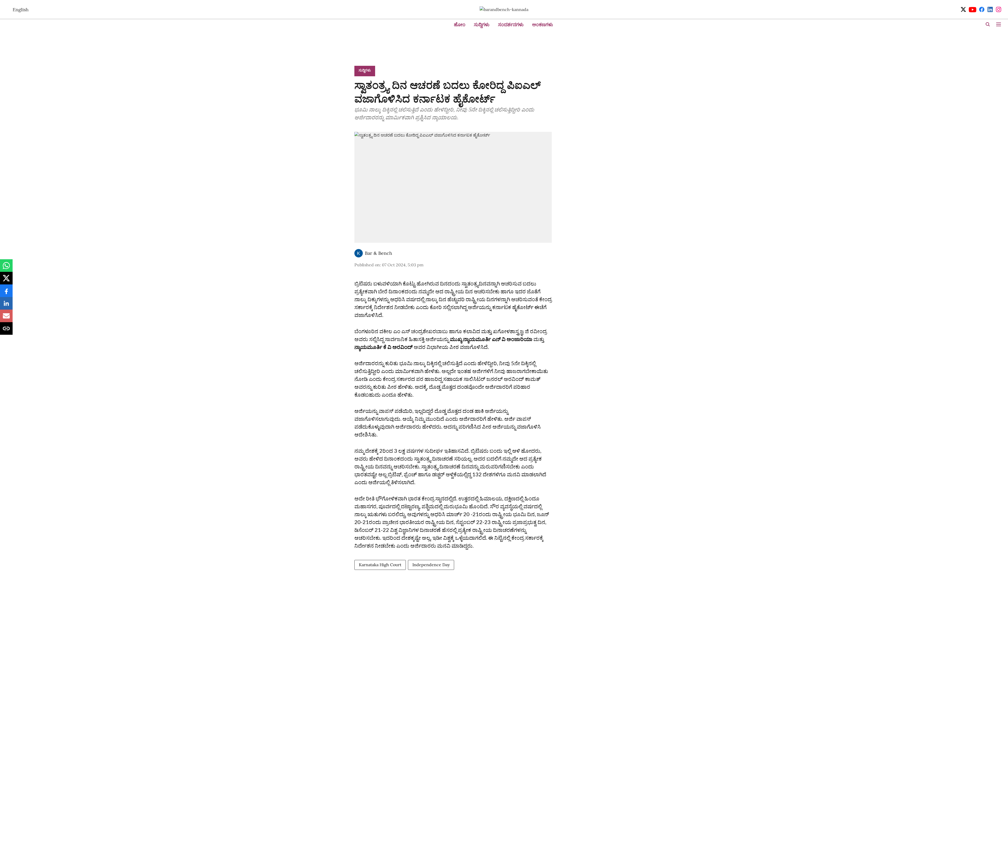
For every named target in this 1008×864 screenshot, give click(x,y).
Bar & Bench (378, 253)
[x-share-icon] (6, 280)
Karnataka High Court (380, 564)
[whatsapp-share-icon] (6, 268)
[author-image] (358, 253)
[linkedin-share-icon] (6, 306)
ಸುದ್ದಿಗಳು (482, 24)
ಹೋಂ (459, 24)
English (21, 10)
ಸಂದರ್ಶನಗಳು (511, 24)
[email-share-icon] (6, 318)
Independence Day (431, 564)
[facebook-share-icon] (6, 293)
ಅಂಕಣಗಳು (542, 24)
